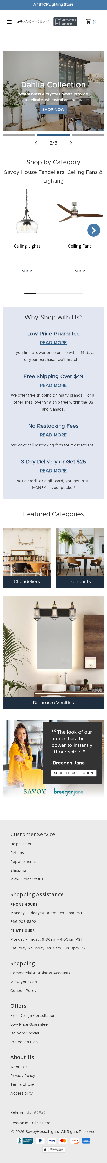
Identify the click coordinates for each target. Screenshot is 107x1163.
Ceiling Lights (27, 246)
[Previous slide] (36, 143)
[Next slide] (71, 143)
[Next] (93, 230)
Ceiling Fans (80, 246)
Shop (27, 271)
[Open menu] (9, 22)
